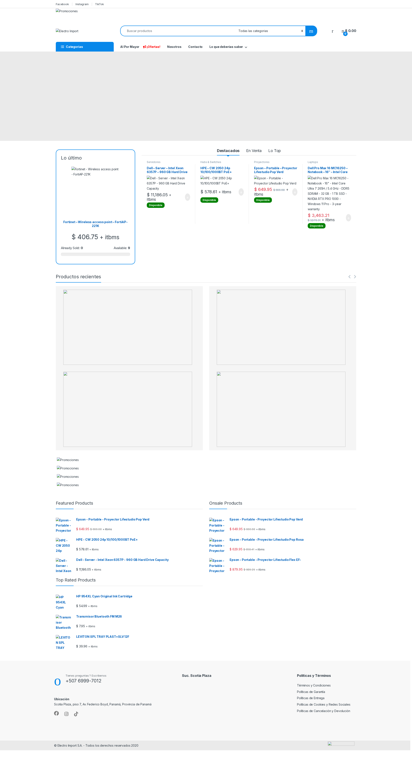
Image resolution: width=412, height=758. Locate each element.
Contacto (195, 47)
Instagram (82, 4)
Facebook (62, 4)
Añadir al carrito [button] (185, 197)
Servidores (154, 162)
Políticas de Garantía (311, 692)
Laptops (313, 162)
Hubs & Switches (210, 162)
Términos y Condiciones (314, 685)
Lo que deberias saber (226, 47)
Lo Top (274, 150)
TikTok (99, 4)
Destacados (228, 150)
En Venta (254, 150)
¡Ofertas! (153, 47)
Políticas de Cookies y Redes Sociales (323, 704)
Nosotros (174, 47)
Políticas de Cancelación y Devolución (323, 711)
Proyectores (261, 162)
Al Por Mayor (129, 47)
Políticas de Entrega (310, 698)
